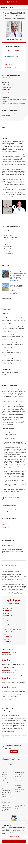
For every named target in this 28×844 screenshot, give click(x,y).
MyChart (4, 778)
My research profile (6, 522)
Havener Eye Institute (16, 272)
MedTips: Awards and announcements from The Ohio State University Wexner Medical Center (12, 551)
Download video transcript (9, 215)
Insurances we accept (10, 61)
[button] (14, 207)
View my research (6, 115)
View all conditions (6, 92)
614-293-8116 (15, 51)
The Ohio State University (5, 810)
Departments (18, 778)
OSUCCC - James (6, 805)
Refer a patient (8, 64)
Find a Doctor (5, 781)
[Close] (26, 823)
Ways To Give (18, 787)
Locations (4, 785)
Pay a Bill (4, 776)
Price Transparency (6, 790)
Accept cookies (14, 841)
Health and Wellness (7, 792)
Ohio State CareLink (19, 776)
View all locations (6, 106)
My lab (3, 524)
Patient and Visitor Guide (6, 787)
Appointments (5, 774)
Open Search (25, 2)
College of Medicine (6, 807)
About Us (4, 794)
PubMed (4, 530)
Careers (16, 783)
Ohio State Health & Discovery (19, 805)
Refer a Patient (18, 774)
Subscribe (14, 751)
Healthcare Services (6, 783)
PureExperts (5, 527)
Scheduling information (10, 67)
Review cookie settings (14, 836)
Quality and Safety (19, 789)
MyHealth (4, 796)
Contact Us (17, 791)
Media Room (18, 785)
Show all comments (6, 699)
